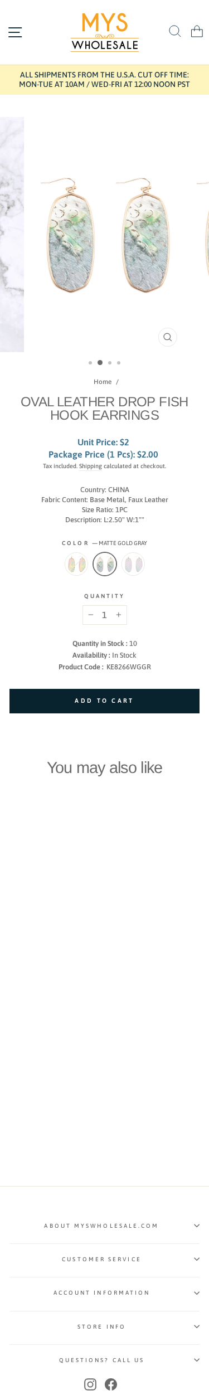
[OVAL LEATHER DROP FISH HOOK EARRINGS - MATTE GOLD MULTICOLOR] (41, 992)
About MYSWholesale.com (101, 1225)
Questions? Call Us (102, 1360)
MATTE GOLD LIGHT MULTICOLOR (76, 564)
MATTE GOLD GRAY (105, 564)
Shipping (90, 466)
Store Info (101, 1326)
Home (102, 382)
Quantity (104, 595)
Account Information (102, 1292)
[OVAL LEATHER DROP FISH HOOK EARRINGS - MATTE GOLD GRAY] (29, 992)
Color (104, 542)
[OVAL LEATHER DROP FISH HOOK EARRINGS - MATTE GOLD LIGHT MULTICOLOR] (16, 992)
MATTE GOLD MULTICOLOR (133, 564)
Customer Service (101, 1259)
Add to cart (45, 969)
